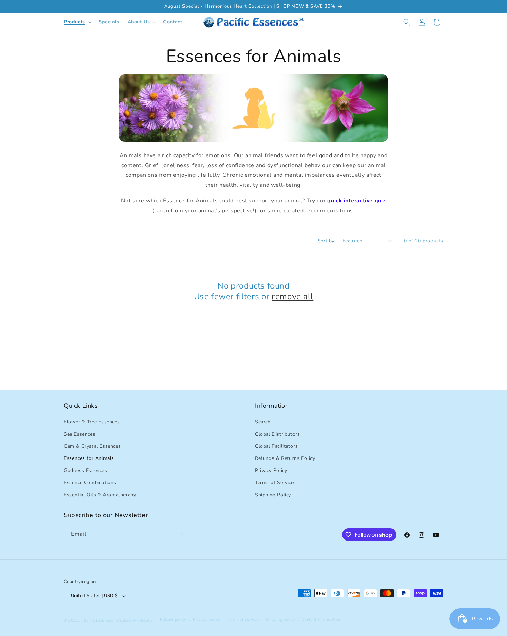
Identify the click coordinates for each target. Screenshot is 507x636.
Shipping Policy (273, 495)
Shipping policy (280, 619)
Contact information (321, 619)
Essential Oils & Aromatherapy (100, 495)
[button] (77, 22)
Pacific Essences (97, 620)
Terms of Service (274, 482)
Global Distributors (277, 434)
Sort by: (327, 241)
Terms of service (243, 619)
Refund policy (173, 619)
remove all (292, 296)
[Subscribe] (180, 534)
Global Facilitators (276, 446)
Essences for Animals (89, 458)
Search (263, 421)
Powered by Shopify (134, 620)
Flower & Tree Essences (92, 421)
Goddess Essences (85, 470)
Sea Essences (79, 434)
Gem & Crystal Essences (92, 446)
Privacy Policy (271, 470)
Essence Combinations (90, 482)
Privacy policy (206, 619)
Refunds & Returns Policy (285, 458)
